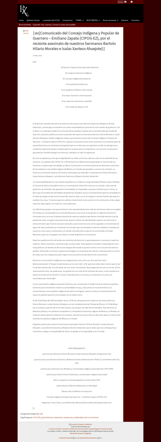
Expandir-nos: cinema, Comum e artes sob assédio (54, 24)
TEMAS (78, 20)
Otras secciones (110, 20)
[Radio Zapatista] (67, 9)
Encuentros (68, 20)
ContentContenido (66, 438)
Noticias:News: (25, 24)
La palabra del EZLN (51, 20)
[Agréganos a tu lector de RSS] (139, 2)
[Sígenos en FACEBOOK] (135, 2)
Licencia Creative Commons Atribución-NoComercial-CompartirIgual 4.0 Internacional (80, 429)
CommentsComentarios (88, 438)
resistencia (68, 417)
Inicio (21, 20)
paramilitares (47, 417)
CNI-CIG (25, 33)
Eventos (124, 20)
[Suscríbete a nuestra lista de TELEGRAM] (132, 2)
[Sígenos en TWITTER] (129, 2)
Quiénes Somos (33, 20)
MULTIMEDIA (92, 20)
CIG (34, 417)
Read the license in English (80, 433)
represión (58, 417)
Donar (120, 2)
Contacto (135, 20)
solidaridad (78, 417)
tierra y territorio (91, 417)
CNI (41, 413)
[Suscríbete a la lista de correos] (125, 2)
